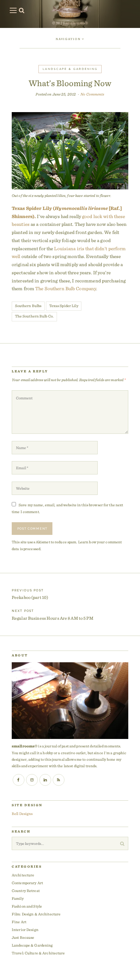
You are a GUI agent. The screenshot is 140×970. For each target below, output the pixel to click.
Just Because (23, 937)
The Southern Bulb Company (65, 288)
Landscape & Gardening (70, 69)
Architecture (23, 875)
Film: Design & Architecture (36, 914)
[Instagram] (32, 780)
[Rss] (58, 780)
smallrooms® (76, 22)
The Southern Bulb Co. (34, 316)
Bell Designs (22, 813)
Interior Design (25, 929)
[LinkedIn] (45, 780)
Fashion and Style (27, 906)
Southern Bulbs (28, 305)
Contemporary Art (27, 882)
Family (18, 898)
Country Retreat (26, 890)
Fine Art (19, 921)
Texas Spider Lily (63, 305)
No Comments (92, 94)
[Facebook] (18, 780)
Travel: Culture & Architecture (38, 953)
